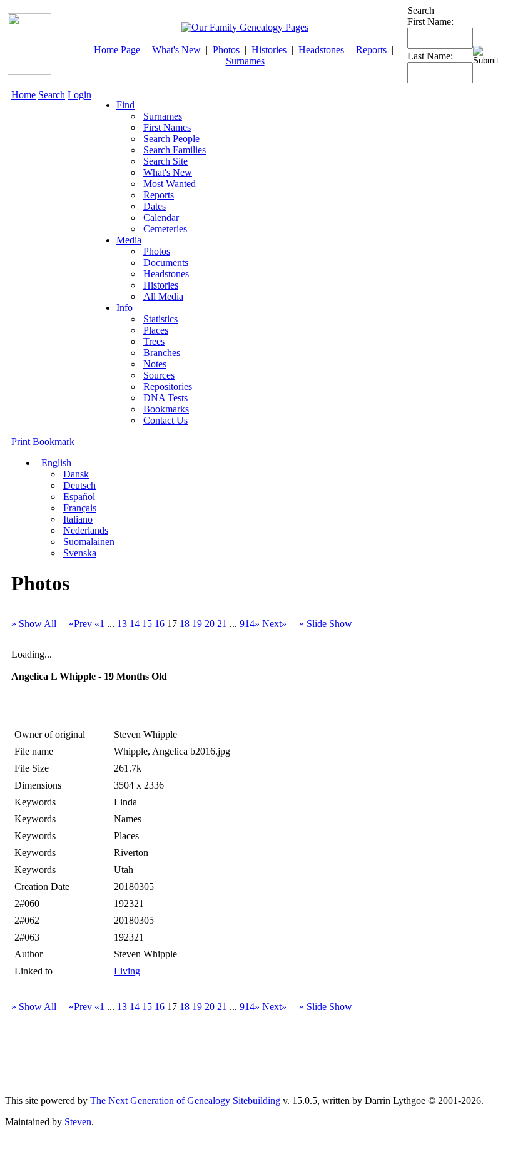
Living (127, 971)
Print (20, 441)
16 (160, 623)
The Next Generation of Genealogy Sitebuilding (185, 1100)
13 (122, 623)
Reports (371, 49)
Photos (226, 49)
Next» (274, 623)
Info (124, 307)
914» (250, 623)
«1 (99, 623)
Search (51, 94)
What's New (176, 49)
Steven (77, 1121)
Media (128, 240)
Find (125, 105)
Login (79, 94)
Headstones (321, 49)
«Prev (80, 623)
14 (135, 623)
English (55, 462)
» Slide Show (325, 623)
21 (222, 623)
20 (210, 623)
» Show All (33, 623)
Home (23, 94)
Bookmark (53, 441)
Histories (269, 49)
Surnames (245, 61)
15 (147, 623)
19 (197, 623)
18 (185, 623)
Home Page (117, 49)
